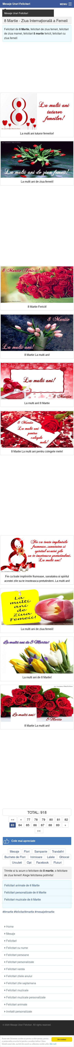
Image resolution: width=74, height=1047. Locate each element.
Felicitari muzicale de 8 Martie (22, 899)
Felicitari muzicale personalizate (26, 997)
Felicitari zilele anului (19, 976)
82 (66, 819)
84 (20, 825)
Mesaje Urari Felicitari (16, 4)
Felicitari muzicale (17, 990)
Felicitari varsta (15, 969)
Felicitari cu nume (17, 948)
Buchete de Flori (14, 857)
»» (38, 830)
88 (50, 825)
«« (12, 819)
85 (27, 825)
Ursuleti (17, 862)
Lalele (51, 857)
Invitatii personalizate (19, 1011)
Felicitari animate (16, 1004)
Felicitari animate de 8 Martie (22, 885)
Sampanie (40, 851)
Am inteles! (61, 1039)
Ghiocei (64, 857)
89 (58, 825)
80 (51, 819)
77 (28, 819)
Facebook (42, 862)
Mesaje (14, 851)
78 (36, 819)
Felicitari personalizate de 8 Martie (25, 892)
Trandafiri (58, 851)
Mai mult (53, 1044)
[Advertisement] (37, 65)
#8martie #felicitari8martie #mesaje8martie (28, 912)
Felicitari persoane (17, 955)
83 (12, 825)
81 (58, 819)
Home (10, 926)
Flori (27, 851)
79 (43, 819)
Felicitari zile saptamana (21, 983)
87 (42, 825)
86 (35, 825)
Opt (29, 862)
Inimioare (36, 857)
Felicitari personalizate (20, 962)
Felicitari (11, 941)
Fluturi (58, 862)
